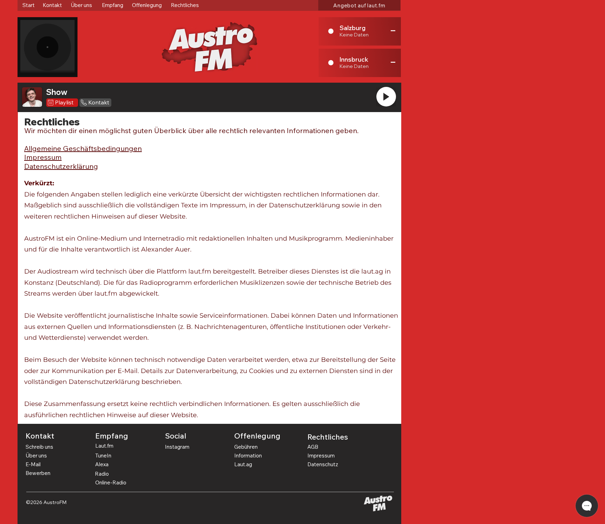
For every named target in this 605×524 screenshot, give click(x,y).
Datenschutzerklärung (61, 166)
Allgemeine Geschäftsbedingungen (83, 148)
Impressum (43, 157)
